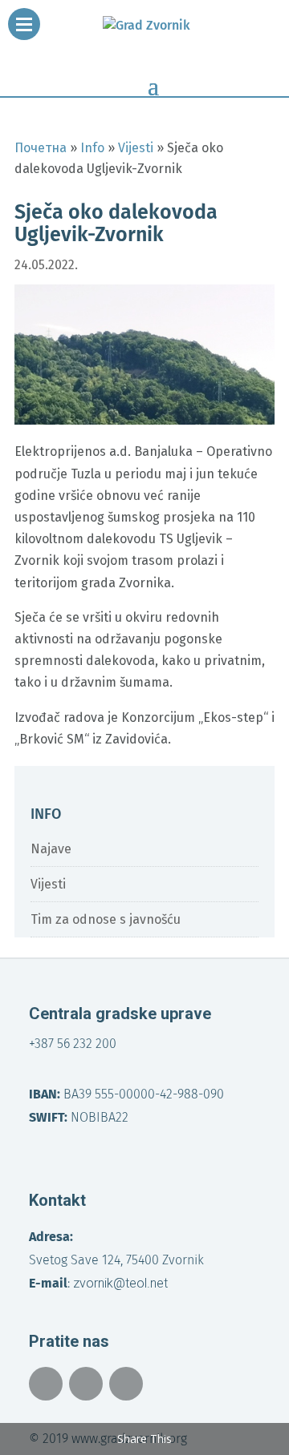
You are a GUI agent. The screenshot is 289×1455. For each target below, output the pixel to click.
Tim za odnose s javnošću (106, 919)
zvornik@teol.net (120, 1283)
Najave (51, 848)
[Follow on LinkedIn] (126, 1384)
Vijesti (48, 884)
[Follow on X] (86, 1384)
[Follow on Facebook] (46, 1384)
